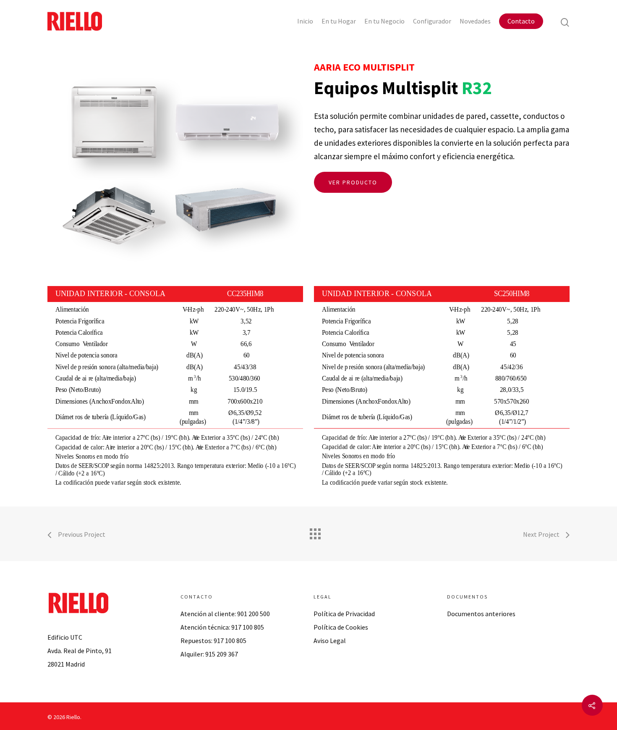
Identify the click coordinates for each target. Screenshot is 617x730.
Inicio (305, 21)
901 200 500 (253, 613)
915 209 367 (221, 654)
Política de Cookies (341, 627)
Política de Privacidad (344, 613)
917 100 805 (247, 627)
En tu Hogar (339, 21)
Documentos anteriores (481, 613)
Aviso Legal (330, 640)
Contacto (521, 21)
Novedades (475, 21)
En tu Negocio (384, 21)
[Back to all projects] (314, 531)
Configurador (432, 21)
